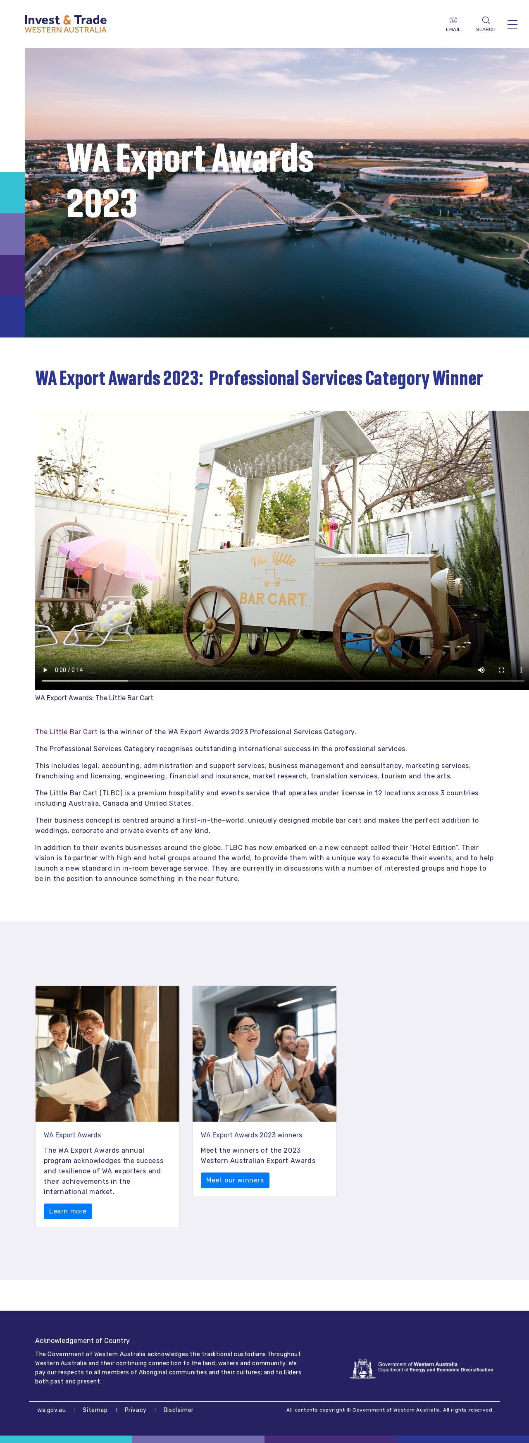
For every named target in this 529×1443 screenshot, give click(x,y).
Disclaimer (179, 1410)
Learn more (68, 1211)
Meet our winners (235, 1180)
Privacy (136, 1410)
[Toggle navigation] (512, 24)
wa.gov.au (51, 1410)
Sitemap (95, 1410)
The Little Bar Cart (66, 732)
